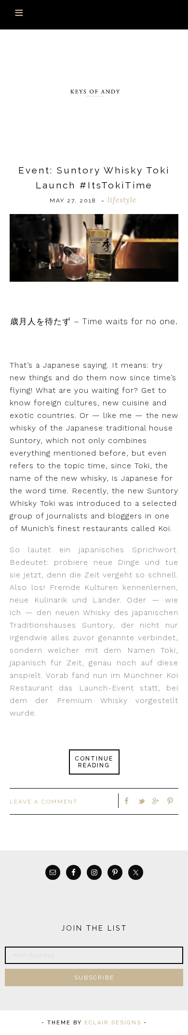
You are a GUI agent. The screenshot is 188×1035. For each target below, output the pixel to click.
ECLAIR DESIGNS (112, 1023)
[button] (94, 14)
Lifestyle (121, 199)
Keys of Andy (94, 92)
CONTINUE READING (94, 762)
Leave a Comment (44, 801)
